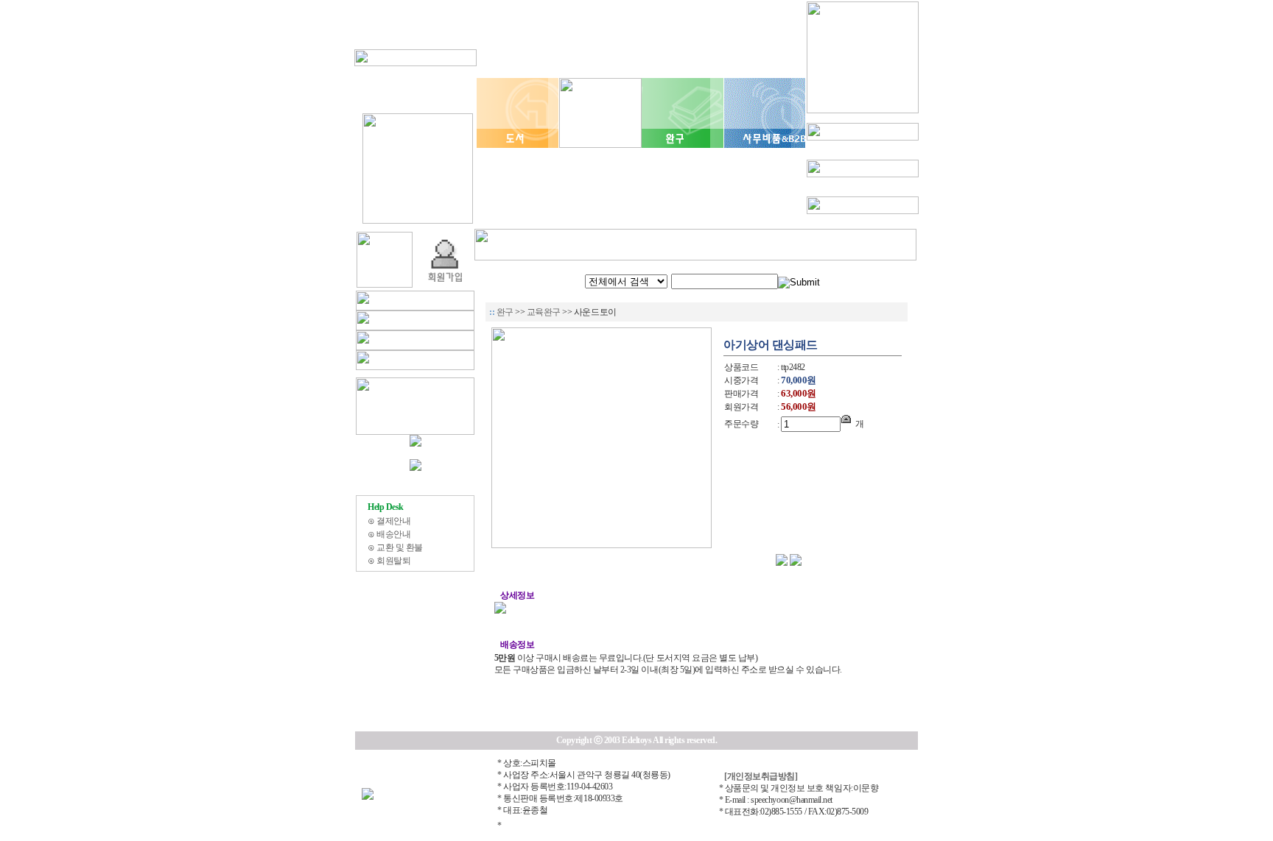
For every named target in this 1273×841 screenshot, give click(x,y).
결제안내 (393, 521)
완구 (506, 312)
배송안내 (393, 534)
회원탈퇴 (393, 561)
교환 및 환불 (399, 547)
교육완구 (545, 312)
